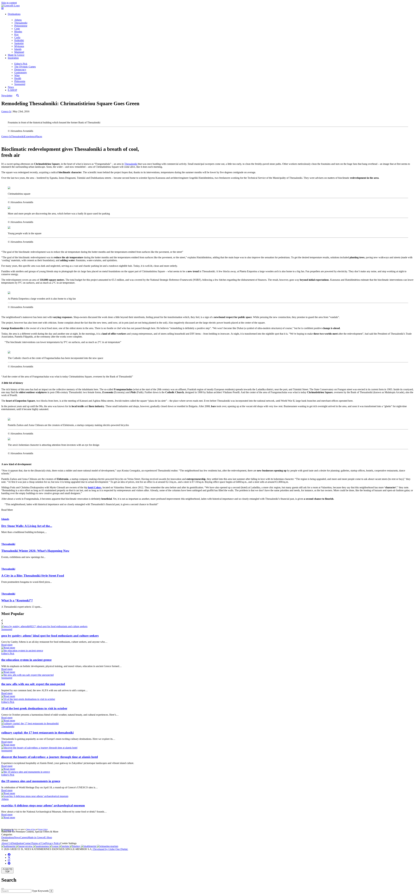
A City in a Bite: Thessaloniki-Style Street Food (32, 575)
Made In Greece (16, 55)
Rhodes (18, 31)
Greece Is (6, 111)
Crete (17, 28)
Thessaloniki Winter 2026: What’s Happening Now (35, 550)
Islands (17, 49)
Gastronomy (20, 72)
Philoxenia (19, 81)
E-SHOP (12, 90)
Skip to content (9, 2)
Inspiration (13, 57)
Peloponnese (20, 25)
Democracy (20, 69)
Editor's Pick (20, 63)
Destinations (14, 14)
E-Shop (48, 837)
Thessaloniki (20, 22)
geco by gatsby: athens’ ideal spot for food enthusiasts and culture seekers (50, 635)
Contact (28, 843)
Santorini (19, 43)
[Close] (2, 888)
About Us (6, 843)
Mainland (19, 52)
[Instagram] (9, 860)
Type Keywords (40, 890)
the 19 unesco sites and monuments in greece (30, 781)
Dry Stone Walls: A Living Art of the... (26, 526)
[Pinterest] (9, 863)
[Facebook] (9, 854)
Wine (17, 75)
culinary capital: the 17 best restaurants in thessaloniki (37, 732)
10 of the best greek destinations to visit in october (34, 708)
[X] (9, 857)
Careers (24, 837)
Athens (18, 20)
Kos (16, 34)
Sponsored (19, 84)
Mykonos (19, 46)
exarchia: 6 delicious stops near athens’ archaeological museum (43, 805)
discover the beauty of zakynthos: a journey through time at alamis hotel (49, 757)
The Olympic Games (25, 66)
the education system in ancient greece (26, 660)
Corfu (17, 37)
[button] (208, 620)
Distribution (17, 843)
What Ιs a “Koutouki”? (17, 600)
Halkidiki (19, 40)
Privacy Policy (43, 829)
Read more (7, 644)
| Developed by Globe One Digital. (109, 849)
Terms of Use (30, 829)
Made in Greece (36, 837)
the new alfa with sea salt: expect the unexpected (33, 684)
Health (17, 78)
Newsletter (6, 95)
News (11, 87)
